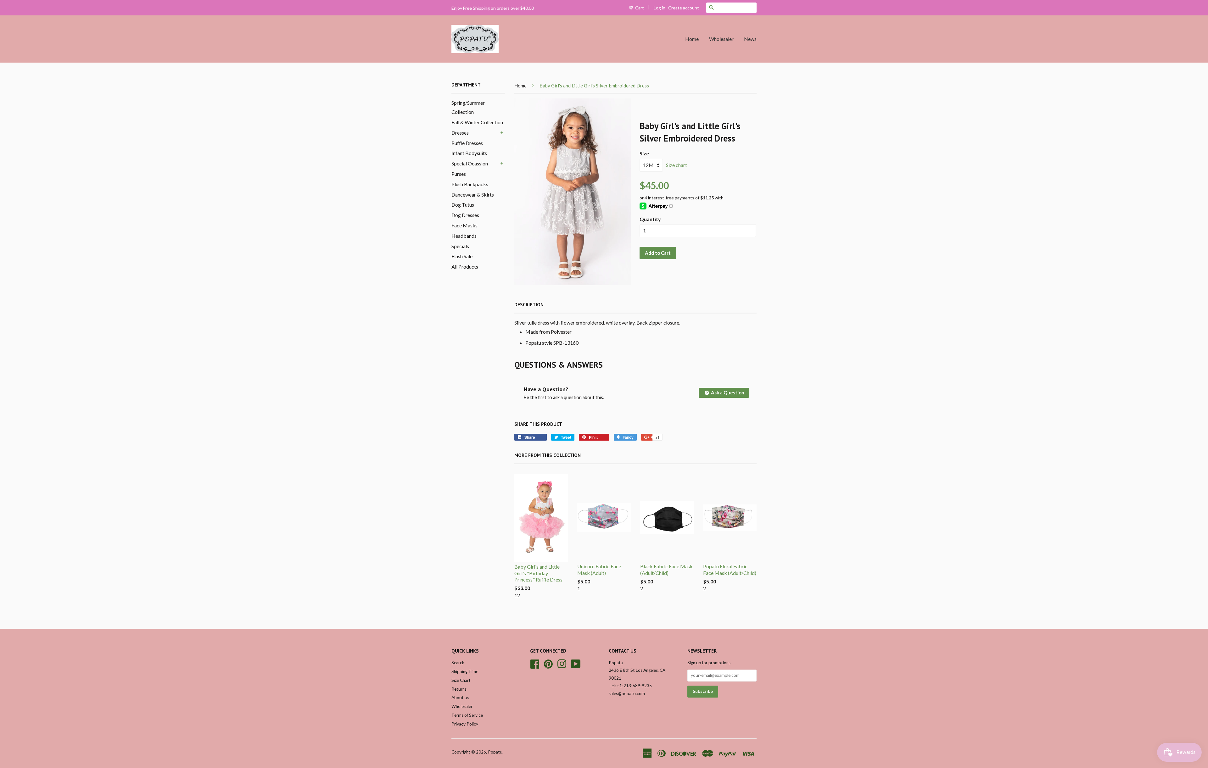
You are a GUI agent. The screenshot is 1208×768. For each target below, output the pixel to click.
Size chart (676, 165)
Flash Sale (462, 256)
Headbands (464, 236)
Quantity (650, 219)
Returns (459, 689)
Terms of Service (467, 715)
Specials (460, 246)
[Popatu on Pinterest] (548, 662)
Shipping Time (464, 671)
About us (460, 697)
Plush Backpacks (469, 184)
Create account (683, 7)
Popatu (495, 751)
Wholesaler (721, 39)
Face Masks (464, 225)
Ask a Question (727, 392)
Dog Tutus (462, 205)
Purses (458, 174)
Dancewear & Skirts (472, 195)
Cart (639, 7)
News (750, 39)
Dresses (460, 133)
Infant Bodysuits (469, 153)
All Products (464, 267)
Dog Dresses (465, 215)
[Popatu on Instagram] (562, 662)
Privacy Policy (464, 723)
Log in (659, 7)
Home (692, 39)
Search (457, 662)
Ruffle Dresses (467, 143)
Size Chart (461, 680)
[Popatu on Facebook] (535, 662)
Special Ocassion (469, 163)
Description (529, 305)
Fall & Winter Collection (477, 122)
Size (644, 153)
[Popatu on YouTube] (576, 662)
